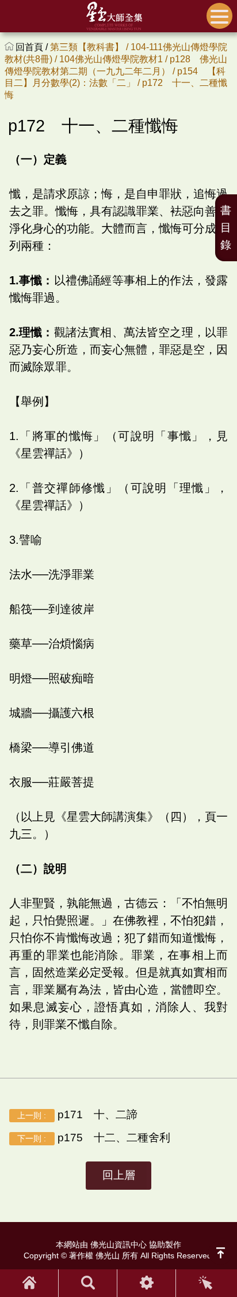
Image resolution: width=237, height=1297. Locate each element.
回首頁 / (33, 47)
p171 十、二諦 (77, 1114)
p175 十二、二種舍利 (93, 1137)
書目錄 (225, 227)
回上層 (118, 1175)
